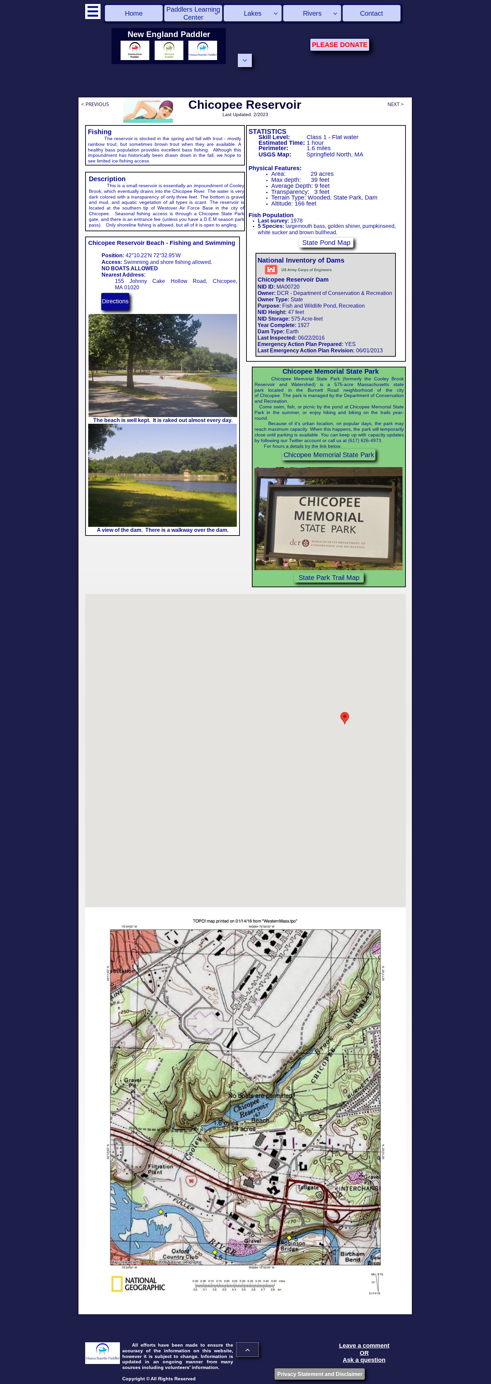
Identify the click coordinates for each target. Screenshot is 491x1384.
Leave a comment (364, 1345)
